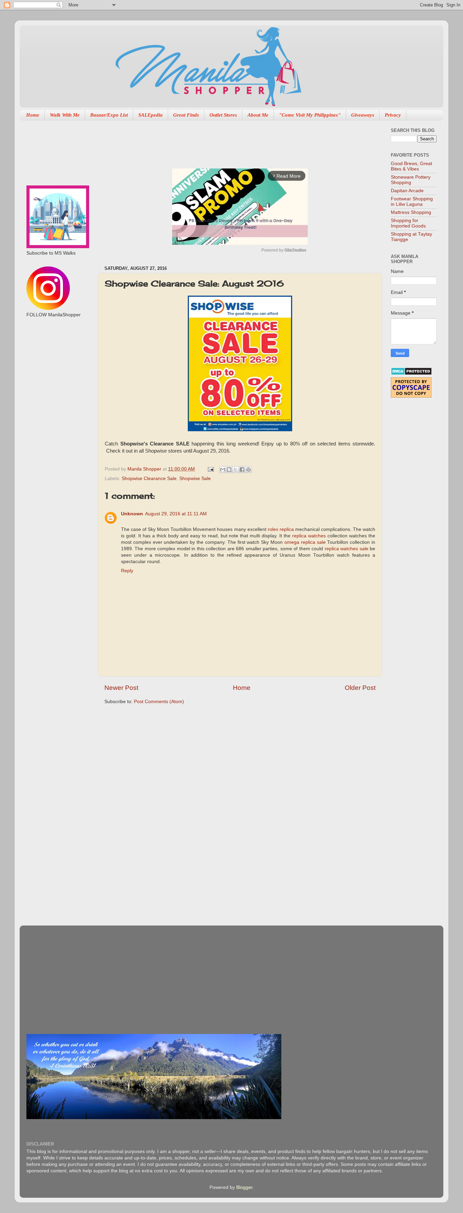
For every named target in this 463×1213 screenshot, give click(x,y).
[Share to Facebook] (242, 469)
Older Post (360, 687)
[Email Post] (210, 469)
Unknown (132, 513)
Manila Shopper (145, 469)
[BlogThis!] (229, 469)
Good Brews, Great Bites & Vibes (411, 166)
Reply (127, 570)
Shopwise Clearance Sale (149, 478)
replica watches (309, 535)
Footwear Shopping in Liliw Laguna (412, 201)
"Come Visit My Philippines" (310, 115)
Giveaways (362, 115)
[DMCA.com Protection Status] (411, 373)
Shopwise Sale (195, 478)
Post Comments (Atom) (159, 701)
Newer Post (121, 687)
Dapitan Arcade (407, 190)
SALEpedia (150, 115)
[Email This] (222, 469)
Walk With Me (65, 115)
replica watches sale (346, 548)
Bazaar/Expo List (109, 115)
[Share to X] (235, 469)
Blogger (244, 1187)
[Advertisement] (227, 141)
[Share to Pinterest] (248, 469)
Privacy (393, 115)
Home (32, 115)
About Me (257, 115)
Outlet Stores (223, 115)
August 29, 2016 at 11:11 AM (176, 513)
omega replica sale (305, 542)
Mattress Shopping (411, 212)
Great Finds (186, 115)
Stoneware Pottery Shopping (410, 180)
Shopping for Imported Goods (408, 223)
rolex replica (281, 529)
